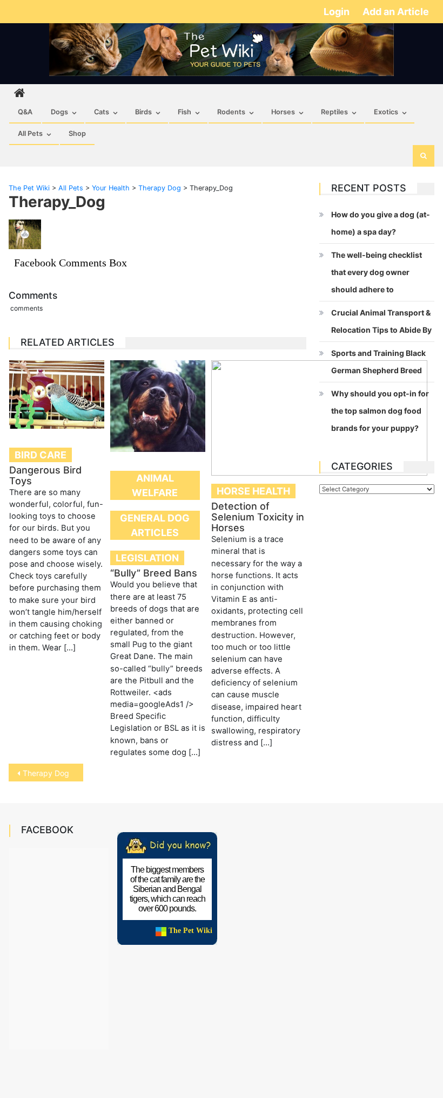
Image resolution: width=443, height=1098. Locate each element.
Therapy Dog (46, 773)
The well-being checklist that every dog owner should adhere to (376, 272)
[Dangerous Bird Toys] (56, 394)
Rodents (231, 112)
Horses (283, 112)
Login (338, 11)
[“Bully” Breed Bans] (157, 406)
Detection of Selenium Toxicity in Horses (257, 516)
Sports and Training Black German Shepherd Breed (378, 361)
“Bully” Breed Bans (153, 573)
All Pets (30, 133)
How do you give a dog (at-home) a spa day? (380, 223)
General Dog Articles (155, 525)
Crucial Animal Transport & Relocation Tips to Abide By (381, 321)
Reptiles (334, 112)
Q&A (25, 112)
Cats (101, 112)
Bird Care (40, 455)
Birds (143, 112)
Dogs (59, 112)
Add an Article (396, 11)
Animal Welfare (155, 485)
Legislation (147, 558)
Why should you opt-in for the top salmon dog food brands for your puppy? (380, 411)
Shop (77, 133)
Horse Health (253, 491)
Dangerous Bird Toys (45, 475)
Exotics (386, 112)
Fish (184, 112)
